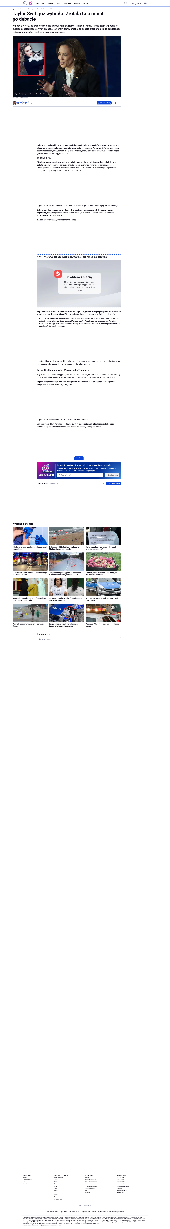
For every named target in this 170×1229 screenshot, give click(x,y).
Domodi (25, 1177)
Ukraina (56, 1179)
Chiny (86, 1184)
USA (55, 1192)
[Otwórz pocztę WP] (125, 3)
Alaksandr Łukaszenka (123, 1186)
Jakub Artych (22, 102)
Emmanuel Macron (122, 1184)
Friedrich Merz (120, 1192)
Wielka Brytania (58, 1199)
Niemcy (56, 1194)
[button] (131, 3)
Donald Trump (120, 1179)
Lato (86, 1190)
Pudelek (25, 1184)
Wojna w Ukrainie (90, 1188)
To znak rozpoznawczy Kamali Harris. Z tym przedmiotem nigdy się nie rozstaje (83, 205)
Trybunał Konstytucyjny (91, 1186)
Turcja (55, 1182)
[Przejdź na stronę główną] (25, 5)
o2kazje (51, 3)
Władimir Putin (121, 1182)
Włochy (56, 1186)
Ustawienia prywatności (116, 1212)
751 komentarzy (105, 103)
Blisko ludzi (40, 3)
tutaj (60, 1225)
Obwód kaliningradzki (91, 1182)
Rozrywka (67, 3)
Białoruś (56, 1197)
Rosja (55, 1184)
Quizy (59, 3)
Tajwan (56, 1190)
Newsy (87, 1177)
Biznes (85, 3)
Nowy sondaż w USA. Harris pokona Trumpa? (68, 419)
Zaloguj (138, 3)
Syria (55, 1188)
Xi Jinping (119, 1188)
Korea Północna (58, 1177)
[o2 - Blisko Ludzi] (32, 3)
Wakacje (87, 1192)
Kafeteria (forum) (27, 1179)
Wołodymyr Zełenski (122, 1190)
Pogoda (77, 3)
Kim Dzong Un (120, 1177)
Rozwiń (78, 458)
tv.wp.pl (25, 1182)
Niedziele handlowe (90, 1179)
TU (38, 158)
